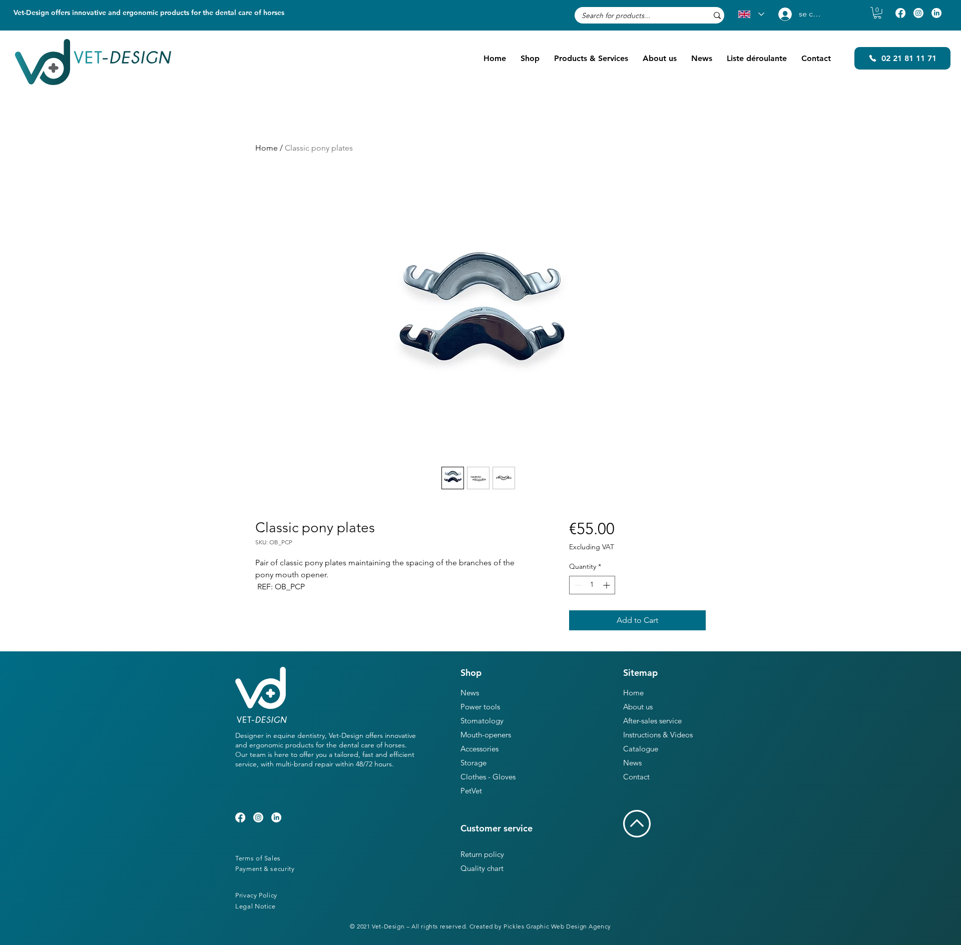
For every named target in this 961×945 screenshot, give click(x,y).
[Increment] (607, 585)
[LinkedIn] (936, 13)
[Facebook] (900, 13)
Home (266, 148)
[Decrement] (577, 585)
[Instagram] (918, 13)
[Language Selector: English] (751, 14)
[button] (877, 13)
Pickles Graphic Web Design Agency (557, 926)
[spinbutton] (592, 585)
